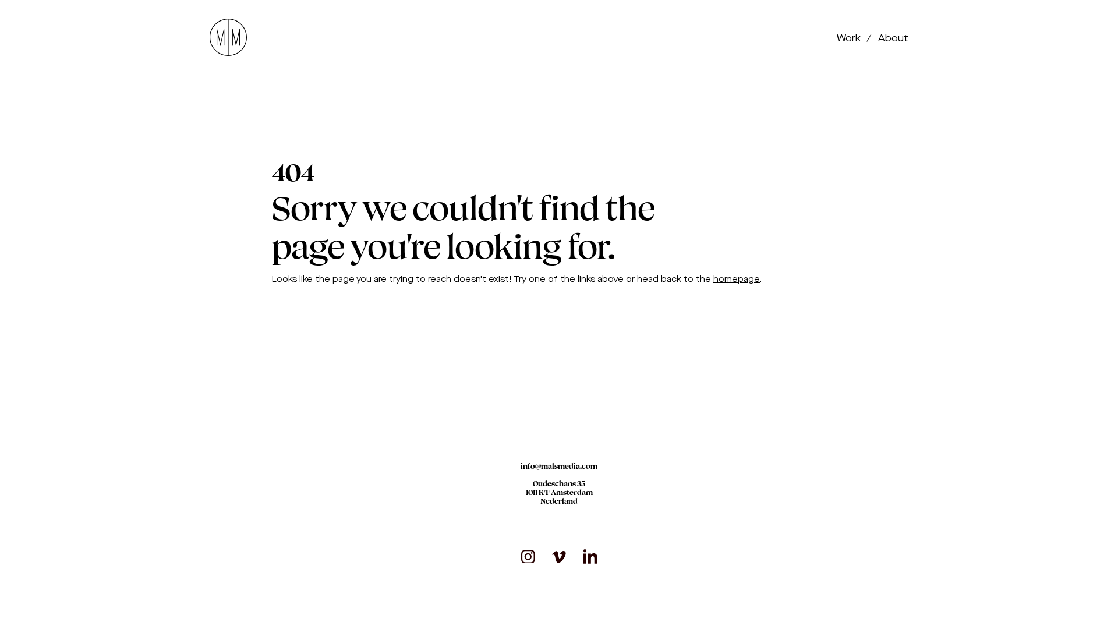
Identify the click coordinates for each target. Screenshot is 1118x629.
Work (850, 38)
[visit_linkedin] (590, 556)
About (893, 38)
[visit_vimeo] (559, 556)
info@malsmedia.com (559, 466)
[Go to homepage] (228, 39)
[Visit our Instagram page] (528, 557)
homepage (736, 279)
